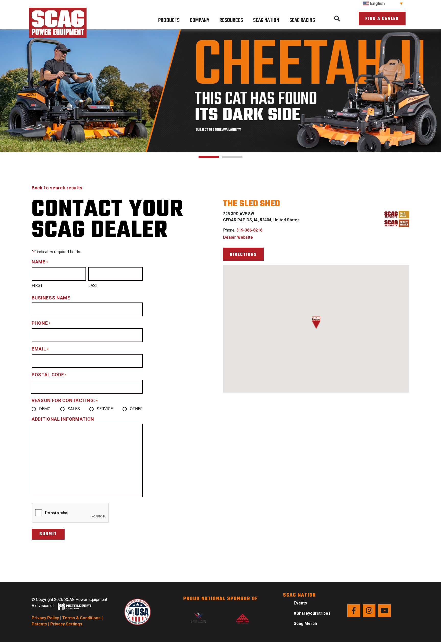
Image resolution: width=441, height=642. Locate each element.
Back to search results (57, 187)
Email (40, 349)
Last (93, 285)
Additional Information (63, 419)
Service (105, 408)
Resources (231, 20)
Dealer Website (238, 237)
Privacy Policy (45, 617)
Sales (74, 408)
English (377, 3)
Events (300, 603)
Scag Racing (302, 20)
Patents (39, 624)
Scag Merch (305, 623)
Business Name (51, 297)
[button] (337, 18)
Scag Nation (266, 20)
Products (169, 20)
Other (136, 408)
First (37, 285)
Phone (41, 323)
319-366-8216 (249, 230)
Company (199, 20)
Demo (45, 408)
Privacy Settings (66, 624)
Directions (243, 254)
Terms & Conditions (81, 617)
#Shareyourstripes (312, 613)
